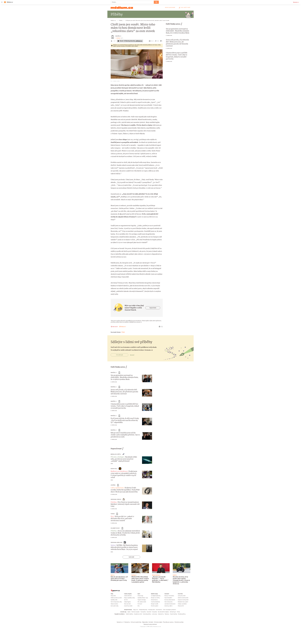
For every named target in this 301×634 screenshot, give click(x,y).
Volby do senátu (114, 603)
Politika (113, 502)
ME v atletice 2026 (142, 601)
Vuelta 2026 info (128, 595)
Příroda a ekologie (117, 457)
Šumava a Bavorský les (169, 599)
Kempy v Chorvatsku (169, 595)
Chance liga (140, 595)
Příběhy (113, 531)
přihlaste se (139, 41)
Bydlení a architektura (119, 471)
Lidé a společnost (117, 488)
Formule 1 (140, 603)
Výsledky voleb (114, 599)
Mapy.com (135, 609)
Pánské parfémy (182, 614)
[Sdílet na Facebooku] (159, 326)
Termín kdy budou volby (116, 601)
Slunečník (149, 611)
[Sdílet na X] (162, 326)
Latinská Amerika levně (169, 603)
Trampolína (143, 611)
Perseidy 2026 (151, 609)
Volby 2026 (113, 595)
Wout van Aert (127, 603)
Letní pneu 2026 (181, 595)
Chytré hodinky (173, 614)
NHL (139, 605)
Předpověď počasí (143, 609)
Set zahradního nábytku (163, 611)
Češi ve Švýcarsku (168, 601)
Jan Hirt (126, 599)
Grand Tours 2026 (128, 605)
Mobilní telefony (129, 614)
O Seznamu (127, 622)
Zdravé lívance (154, 599)
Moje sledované (170, 7)
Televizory (167, 614)
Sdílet (158, 41)
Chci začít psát (185, 7)
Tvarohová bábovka (155, 601)
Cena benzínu (159, 609)
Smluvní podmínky (136, 622)
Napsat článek (152, 307)
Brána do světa (116, 454)
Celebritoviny (115, 528)
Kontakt (151, 622)
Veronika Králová (116, 542)
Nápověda (145, 622)
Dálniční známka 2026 (183, 597)
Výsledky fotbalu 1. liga (143, 597)
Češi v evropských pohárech (169, 609)
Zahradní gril (173, 611)
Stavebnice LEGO (138, 614)
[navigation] (2, 2)
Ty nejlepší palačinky (155, 595)
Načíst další (131, 557)
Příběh (123, 332)
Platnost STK (181, 605)
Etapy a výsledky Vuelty (129, 597)
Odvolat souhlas (178, 622)
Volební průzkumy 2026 (116, 597)
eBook (152, 41)
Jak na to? (132, 354)
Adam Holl (114, 468)
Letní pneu (154, 614)
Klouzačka (154, 611)
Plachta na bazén (135, 611)
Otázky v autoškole (182, 603)
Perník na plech (154, 605)
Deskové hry (161, 614)
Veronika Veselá (116, 499)
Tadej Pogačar (127, 601)
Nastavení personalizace (150, 624)
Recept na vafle (154, 603)
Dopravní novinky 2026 (183, 599)
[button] (137, 64)
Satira (113, 545)
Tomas (113, 513)
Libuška (113, 485)
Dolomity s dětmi (168, 605)
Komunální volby (114, 605)
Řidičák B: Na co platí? (183, 601)
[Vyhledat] (156, 2)
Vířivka (178, 611)
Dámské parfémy (147, 614)
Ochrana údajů (158, 622)
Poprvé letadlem (168, 597)
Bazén (129, 611)
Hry (112, 516)
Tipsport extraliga (142, 599)
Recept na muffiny (155, 597)
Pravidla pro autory (168, 622)
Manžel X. (118, 36)
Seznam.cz (296, 2)
